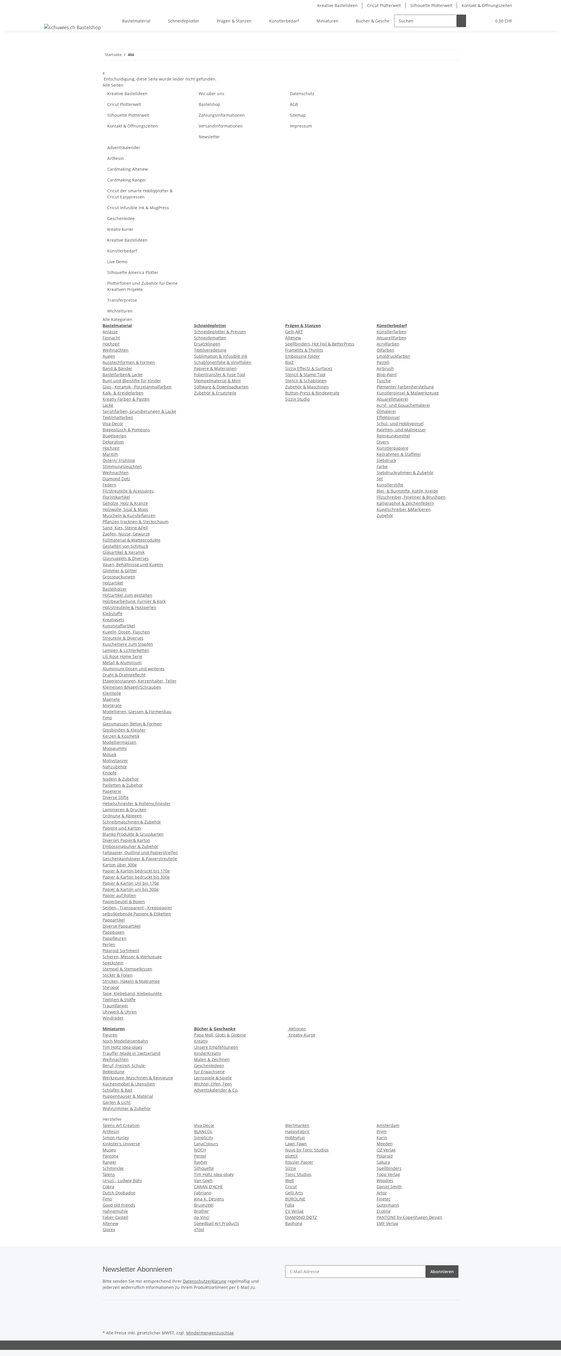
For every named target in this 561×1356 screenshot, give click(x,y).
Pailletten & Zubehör (123, 785)
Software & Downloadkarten (221, 387)
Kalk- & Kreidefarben (123, 393)
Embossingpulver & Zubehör (130, 846)
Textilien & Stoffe (119, 999)
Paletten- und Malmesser (401, 429)
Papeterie (112, 791)
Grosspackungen (119, 577)
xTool (199, 1229)
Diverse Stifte (116, 797)
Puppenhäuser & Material (128, 1096)
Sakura (383, 1162)
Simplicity (203, 1137)
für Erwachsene (209, 1071)
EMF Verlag (387, 1223)
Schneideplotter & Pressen (220, 331)
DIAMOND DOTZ (301, 1217)
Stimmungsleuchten (122, 466)
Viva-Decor (113, 423)
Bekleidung (113, 1071)
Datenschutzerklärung (204, 1281)
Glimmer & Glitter (120, 570)
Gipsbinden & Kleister (124, 730)
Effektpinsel (388, 417)
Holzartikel (113, 583)
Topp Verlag (388, 1174)
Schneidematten (210, 338)
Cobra (108, 1186)
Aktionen (297, 1029)
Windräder (113, 1018)
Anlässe (110, 331)
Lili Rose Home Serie (122, 656)
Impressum (301, 126)
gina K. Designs (209, 1199)
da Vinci (201, 1217)
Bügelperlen (115, 436)
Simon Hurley (116, 1137)
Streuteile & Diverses (123, 638)
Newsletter (209, 136)
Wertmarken (297, 1125)
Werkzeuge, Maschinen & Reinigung (138, 1078)
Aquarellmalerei (392, 399)
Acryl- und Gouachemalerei (403, 405)
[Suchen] (461, 21)
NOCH (200, 1150)
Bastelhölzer (115, 589)
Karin (382, 1137)
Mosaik (109, 754)
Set (380, 478)
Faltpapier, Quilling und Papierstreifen (140, 852)
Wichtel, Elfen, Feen (213, 1084)
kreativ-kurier (120, 229)
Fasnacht (111, 338)
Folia (289, 1205)
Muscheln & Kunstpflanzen (129, 515)
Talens (109, 1174)
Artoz (382, 1193)
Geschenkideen (209, 1065)
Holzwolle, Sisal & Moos (125, 509)
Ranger (110, 1162)
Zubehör (385, 515)
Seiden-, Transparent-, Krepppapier (137, 907)
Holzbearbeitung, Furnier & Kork (134, 601)
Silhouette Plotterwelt (431, 5)
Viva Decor (204, 1125)
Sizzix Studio (297, 399)
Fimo (107, 717)
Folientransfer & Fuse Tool (219, 374)
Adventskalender (123, 147)
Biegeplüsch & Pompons (126, 429)
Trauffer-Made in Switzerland (131, 1053)
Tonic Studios (298, 1174)
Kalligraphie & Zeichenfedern (405, 503)
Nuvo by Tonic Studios (307, 1150)
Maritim (110, 454)
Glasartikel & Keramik (124, 552)
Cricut (291, 1186)
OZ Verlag (386, 1150)
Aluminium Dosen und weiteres (134, 668)
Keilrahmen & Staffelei (399, 454)
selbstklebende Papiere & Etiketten (137, 914)
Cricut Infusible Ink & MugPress (138, 207)
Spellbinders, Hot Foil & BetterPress (319, 344)
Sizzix (290, 1168)
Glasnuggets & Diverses (126, 558)
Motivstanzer (115, 760)
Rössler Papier (299, 1162)
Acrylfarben (388, 344)
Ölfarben (385, 350)
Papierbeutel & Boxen (124, 901)
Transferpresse (122, 300)
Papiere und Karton (122, 828)
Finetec (384, 1199)
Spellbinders (389, 1168)
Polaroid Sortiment (121, 950)
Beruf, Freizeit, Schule (124, 1065)
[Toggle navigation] (51, 16)
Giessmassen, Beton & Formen (132, 724)
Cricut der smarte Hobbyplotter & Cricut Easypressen (140, 194)
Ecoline (384, 1211)
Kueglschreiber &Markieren (404, 509)
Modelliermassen (119, 742)
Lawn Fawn (296, 1143)
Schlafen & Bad (117, 1090)
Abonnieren (442, 1271)
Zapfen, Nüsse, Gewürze (126, 534)
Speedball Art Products (216, 1223)
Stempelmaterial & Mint (217, 380)
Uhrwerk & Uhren (120, 1012)
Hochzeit (111, 344)
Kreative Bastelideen (337, 5)
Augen (109, 356)
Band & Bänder (117, 368)
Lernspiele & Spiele (213, 1078)
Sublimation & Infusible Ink (220, 356)
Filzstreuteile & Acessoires (128, 491)
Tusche (384, 380)
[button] (475, 21)
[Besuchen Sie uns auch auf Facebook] (107, 1308)
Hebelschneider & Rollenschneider (137, 803)
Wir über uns (211, 93)
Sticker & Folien (118, 975)
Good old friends (119, 1205)
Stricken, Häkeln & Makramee (131, 981)
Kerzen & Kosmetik (121, 736)
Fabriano (202, 1193)
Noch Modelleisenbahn (125, 1041)
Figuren (110, 1035)
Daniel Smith (389, 1186)
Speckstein (113, 963)
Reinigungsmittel (393, 436)
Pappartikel (114, 920)
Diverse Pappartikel (122, 926)
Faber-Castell (115, 1217)
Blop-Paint (387, 374)
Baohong (293, 1223)
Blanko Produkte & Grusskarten (133, 834)
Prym (382, 1131)
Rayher (201, 1162)
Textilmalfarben (118, 417)
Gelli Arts (294, 1193)
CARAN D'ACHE (208, 1186)
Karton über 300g (120, 865)
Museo (109, 1150)
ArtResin (115, 158)
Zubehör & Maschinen (307, 387)
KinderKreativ (207, 1053)
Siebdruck (386, 460)
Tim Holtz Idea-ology (122, 1047)
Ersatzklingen (207, 344)
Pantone (111, 1156)
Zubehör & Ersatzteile (215, 393)
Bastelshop (209, 104)
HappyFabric (297, 1131)
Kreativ (201, 1041)
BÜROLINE (295, 1199)
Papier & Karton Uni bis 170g (131, 883)
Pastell (383, 362)
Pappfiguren (115, 938)
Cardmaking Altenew (127, 169)
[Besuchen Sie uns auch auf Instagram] (107, 1322)
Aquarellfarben (391, 338)
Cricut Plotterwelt (384, 5)
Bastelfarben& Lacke (123, 374)
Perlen (109, 944)
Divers (383, 442)
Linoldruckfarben (393, 356)
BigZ (289, 362)
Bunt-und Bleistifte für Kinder (132, 380)
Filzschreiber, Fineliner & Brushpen (411, 497)
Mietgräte (112, 705)
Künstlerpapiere (392, 448)
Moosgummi (115, 748)
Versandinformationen (221, 126)
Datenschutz (302, 93)
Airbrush (385, 368)
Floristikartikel (116, 497)
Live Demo (117, 261)
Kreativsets (113, 619)
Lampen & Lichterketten (126, 650)
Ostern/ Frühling (119, 460)
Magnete (111, 699)
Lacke (108, 405)
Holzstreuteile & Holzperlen (129, 607)
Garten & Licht (117, 1102)
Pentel (200, 1156)
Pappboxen (113, 932)
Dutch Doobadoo (119, 1193)
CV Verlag (294, 1211)
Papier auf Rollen (119, 895)
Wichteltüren (120, 311)
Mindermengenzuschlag (210, 1333)
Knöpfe (110, 773)
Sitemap (298, 115)
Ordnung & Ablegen (122, 816)
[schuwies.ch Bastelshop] (72, 27)
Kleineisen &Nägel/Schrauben (132, 687)
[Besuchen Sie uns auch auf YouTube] (107, 1315)
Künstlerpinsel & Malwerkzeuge (408, 393)
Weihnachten (116, 350)
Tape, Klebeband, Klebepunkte (132, 993)
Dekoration (113, 442)
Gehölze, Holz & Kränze (125, 503)
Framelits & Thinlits (304, 350)
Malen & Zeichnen (212, 1059)
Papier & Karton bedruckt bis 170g (136, 871)
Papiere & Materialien (215, 368)
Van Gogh (203, 1180)
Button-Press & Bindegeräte (312, 393)
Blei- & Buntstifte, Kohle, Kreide (407, 491)
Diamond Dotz (116, 478)
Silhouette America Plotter (132, 272)
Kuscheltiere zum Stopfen (128, 644)
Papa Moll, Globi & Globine (220, 1035)
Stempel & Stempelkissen (127, 969)
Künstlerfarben (391, 331)
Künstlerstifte (390, 485)
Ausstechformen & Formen (129, 362)
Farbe (382, 466)
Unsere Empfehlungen (216, 1047)
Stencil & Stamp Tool (305, 374)
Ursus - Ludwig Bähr (122, 1180)
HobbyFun (295, 1137)
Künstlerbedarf (122, 251)
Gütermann (388, 1205)
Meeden (385, 1143)
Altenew (293, 338)
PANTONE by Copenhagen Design (409, 1217)
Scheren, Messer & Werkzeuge (132, 956)
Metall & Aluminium (122, 662)
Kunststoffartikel (119, 626)
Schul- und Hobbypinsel (400, 423)
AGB (294, 104)
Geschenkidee (121, 218)
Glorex (109, 1229)
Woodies (385, 1180)
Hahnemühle (115, 1211)
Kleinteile (112, 693)
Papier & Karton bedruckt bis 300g (136, 877)
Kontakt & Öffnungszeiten (487, 5)
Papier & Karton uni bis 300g (131, 889)
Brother (201, 1211)
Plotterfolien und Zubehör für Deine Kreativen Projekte (142, 286)
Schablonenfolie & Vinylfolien (222, 362)
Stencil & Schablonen (306, 380)
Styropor (111, 987)
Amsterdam (388, 1125)
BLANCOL (203, 1131)
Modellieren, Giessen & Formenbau (137, 711)
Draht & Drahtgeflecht (124, 675)
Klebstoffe (112, 613)
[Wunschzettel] (484, 21)
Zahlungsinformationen (222, 115)
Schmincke (113, 1168)
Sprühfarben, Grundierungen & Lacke (139, 411)
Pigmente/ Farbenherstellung (405, 387)
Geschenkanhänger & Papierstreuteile (140, 858)
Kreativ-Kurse (301, 1035)
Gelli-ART (294, 331)
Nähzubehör (115, 766)
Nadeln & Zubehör (121, 779)
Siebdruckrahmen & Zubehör (405, 472)
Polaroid (385, 1156)
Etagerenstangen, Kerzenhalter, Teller (139, 681)
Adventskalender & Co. (216, 1090)
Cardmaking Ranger (126, 180)
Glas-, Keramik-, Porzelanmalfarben (137, 387)
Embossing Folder (302, 356)
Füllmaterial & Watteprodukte (131, 540)
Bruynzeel (204, 1205)
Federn (109, 485)
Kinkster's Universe (121, 1143)
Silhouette (204, 1168)
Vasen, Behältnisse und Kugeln (133, 564)
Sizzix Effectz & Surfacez (309, 368)
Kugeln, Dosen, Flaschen (126, 632)
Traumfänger (115, 1005)
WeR (289, 1180)
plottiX (291, 1156)
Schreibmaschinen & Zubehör (132, 822)
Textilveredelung (210, 350)
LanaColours (206, 1143)
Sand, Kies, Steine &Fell (125, 527)
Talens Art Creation (121, 1125)
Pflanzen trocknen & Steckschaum (136, 521)
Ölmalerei (386, 411)
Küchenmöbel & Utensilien (129, 1084)
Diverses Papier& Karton (126, 840)
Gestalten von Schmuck (125, 546)
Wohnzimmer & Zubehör (127, 1108)
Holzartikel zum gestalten (127, 595)
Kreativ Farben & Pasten (126, 399)
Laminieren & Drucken (124, 809)
